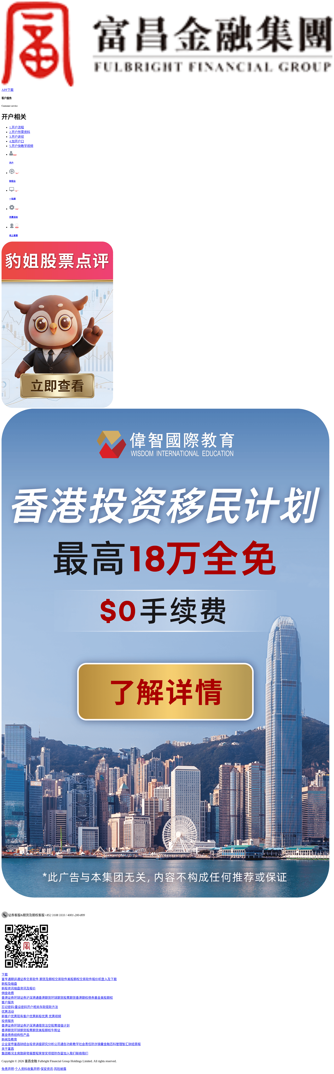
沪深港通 (32, 997)
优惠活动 (8, 1011)
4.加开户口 (16, 141)
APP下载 (8, 89)
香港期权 (82, 997)
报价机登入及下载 (104, 979)
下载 (5, 974)
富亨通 (6, 979)
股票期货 (69, 997)
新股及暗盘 (9, 983)
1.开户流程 (16, 127)
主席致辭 (20, 1053)
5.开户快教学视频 (21, 146)
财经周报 (134, 1044)
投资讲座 (35, 1044)
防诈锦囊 (97, 1044)
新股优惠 (42, 1016)
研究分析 (48, 1044)
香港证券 (8, 997)
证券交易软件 (29, 979)
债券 (91, 997)
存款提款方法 (48, 1007)
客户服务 (8, 1002)
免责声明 (8, 1069)
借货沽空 (45, 1025)
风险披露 (60, 1069)
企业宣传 (8, 1044)
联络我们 (82, 1053)
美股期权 (107, 997)
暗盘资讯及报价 (25, 988)
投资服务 (8, 1021)
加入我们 (69, 1053)
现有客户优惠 (26, 1016)
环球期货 (57, 997)
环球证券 (20, 997)
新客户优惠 (9, 1016)
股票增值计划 (60, 1025)
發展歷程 (32, 1053)
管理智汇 (122, 1044)
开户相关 (33, 1007)
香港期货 (45, 997)
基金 (97, 997)
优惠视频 (54, 1016)
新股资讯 (8, 988)
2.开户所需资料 (19, 132)
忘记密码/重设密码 (14, 1007)
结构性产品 (21, 1034)
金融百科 (110, 1044)
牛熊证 (55, 1030)
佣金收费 (8, 993)
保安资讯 (47, 1069)
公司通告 (60, 1044)
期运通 (15, 979)
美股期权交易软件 (79, 979)
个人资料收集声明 (27, 1069)
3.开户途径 (16, 136)
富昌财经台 (21, 1044)
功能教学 (72, 1044)
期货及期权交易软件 (53, 979)
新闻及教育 (9, 1039)
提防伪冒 (57, 1053)
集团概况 (8, 1053)
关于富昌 (8, 1048)
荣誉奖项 (45, 1053)
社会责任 (85, 1044)
